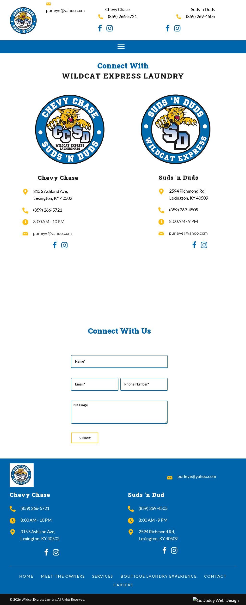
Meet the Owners (63, 576)
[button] (121, 47)
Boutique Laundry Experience (159, 576)
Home (26, 576)
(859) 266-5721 (122, 16)
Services (102, 576)
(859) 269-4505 (200, 16)
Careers (123, 584)
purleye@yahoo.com (65, 10)
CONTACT (215, 576)
